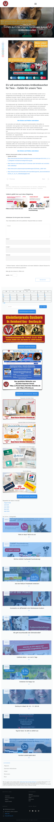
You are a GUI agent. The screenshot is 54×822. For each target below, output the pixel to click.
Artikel (5, 771)
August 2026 (7, 502)
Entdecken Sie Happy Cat (27, 675)
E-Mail (8, 247)
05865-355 (7, 813)
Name (8, 239)
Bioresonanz (7, 774)
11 (10, 296)
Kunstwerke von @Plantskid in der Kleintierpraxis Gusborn (27, 601)
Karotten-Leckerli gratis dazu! (27, 749)
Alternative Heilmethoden (10, 768)
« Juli (4, 303)
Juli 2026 (6, 505)
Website (8, 255)
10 (3, 296)
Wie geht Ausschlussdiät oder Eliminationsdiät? (27, 626)
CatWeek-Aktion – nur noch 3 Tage (27, 650)
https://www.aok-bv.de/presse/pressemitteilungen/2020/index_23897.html (27, 168)
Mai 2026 (6, 509)
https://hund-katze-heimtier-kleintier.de (28, 781)
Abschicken (43, 279)
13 (24, 296)
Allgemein (6, 765)
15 (38, 296)
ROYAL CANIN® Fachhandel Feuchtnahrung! (39, 205)
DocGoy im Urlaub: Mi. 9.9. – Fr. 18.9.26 (27, 699)
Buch (5, 776)
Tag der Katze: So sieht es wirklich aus (27, 724)
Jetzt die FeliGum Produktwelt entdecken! (27, 577)
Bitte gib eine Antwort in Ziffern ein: (15, 271)
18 (10, 298)
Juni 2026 (6, 507)
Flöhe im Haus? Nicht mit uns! (16, 205)
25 (10, 299)
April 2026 (6, 511)
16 (45, 296)
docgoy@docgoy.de (9, 815)
